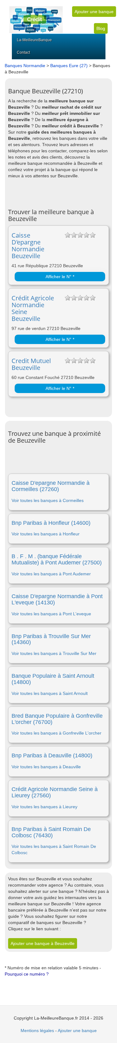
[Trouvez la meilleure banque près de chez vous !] (36, 16)
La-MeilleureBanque (34, 40)
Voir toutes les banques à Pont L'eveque (51, 613)
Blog (100, 28)
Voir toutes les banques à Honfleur (46, 533)
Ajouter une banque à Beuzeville (43, 943)
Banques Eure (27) (69, 65)
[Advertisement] (62, 193)
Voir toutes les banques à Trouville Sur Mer (54, 653)
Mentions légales (37, 1030)
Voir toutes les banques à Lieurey (44, 806)
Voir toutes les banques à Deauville (46, 766)
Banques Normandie (25, 65)
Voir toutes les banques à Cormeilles (48, 500)
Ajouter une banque (94, 11)
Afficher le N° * (60, 276)
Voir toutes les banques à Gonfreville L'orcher (56, 733)
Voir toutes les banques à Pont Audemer (51, 573)
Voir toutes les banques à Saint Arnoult (50, 693)
